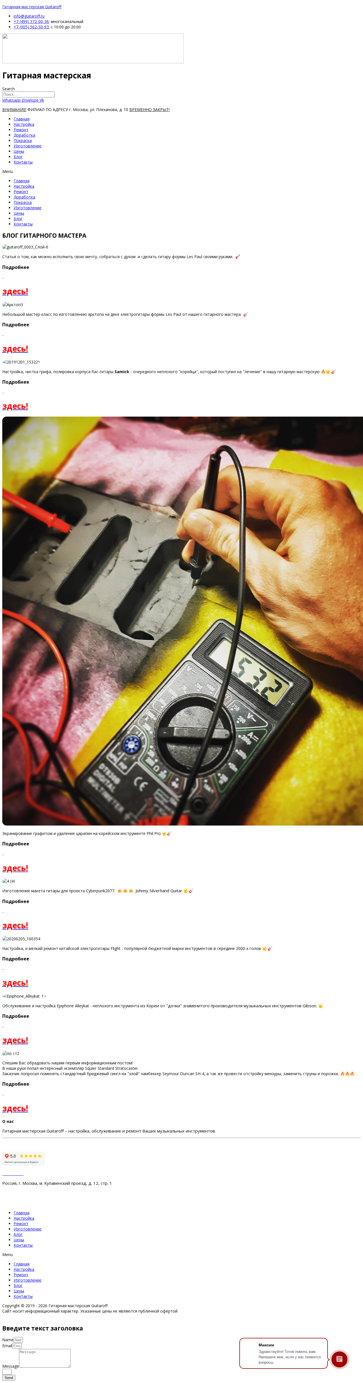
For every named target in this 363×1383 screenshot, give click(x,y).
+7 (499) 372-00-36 (31, 21)
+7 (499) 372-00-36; (26, 1192)
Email (7, 1345)
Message (10, 1366)
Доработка (24, 135)
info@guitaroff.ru (29, 16)
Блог (18, 156)
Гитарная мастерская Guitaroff (31, 6)
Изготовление (27, 146)
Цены (19, 151)
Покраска (23, 140)
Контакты (23, 162)
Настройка (24, 124)
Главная (21, 119)
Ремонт (21, 129)
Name (8, 1339)
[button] (181, 171)
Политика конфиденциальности (37, 1145)
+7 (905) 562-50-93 (31, 27)
